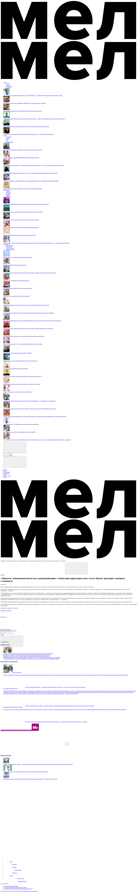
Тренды (8, 191)
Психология (9, 86)
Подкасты (14, 872)
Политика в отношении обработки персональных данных (18, 888)
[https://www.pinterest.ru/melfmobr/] (14, 835)
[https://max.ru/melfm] (14, 857)
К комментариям (4, 641)
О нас (11, 861)
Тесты (4, 297)
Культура (8, 193)
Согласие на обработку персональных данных (15, 887)
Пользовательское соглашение (10, 886)
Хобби (7, 195)
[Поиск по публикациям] (14, 447)
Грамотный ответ (10, 249)
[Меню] (14, 462)
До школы (8, 136)
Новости (3, 574)
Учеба (4, 135)
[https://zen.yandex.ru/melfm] (14, 802)
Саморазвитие (9, 142)
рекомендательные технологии (29, 891)
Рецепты (8, 196)
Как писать (9, 247)
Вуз (7, 140)
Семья (4, 82)
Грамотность (6, 244)
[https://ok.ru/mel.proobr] (14, 846)
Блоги (4, 393)
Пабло (11, 875)
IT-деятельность (20, 878)
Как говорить (9, 245)
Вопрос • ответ (7, 345)
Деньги (8, 83)
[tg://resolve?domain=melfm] (14, 791)
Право (7, 85)
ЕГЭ (7, 139)
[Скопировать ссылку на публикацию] (76, 568)
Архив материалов (22, 881)
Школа (8, 138)
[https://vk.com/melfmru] (14, 813)
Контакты (14, 864)
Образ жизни (6, 190)
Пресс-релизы (18, 870)
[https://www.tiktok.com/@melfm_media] (14, 824)
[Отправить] (12, 641)
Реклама (14, 867)
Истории (8, 192)
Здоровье (8, 87)
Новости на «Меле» (5, 629)
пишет (85, 587)
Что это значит (10, 248)
